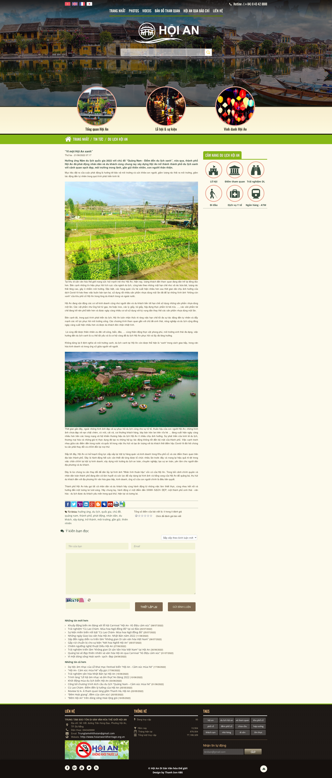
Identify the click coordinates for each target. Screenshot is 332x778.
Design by (168, 772)
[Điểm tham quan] (234, 172)
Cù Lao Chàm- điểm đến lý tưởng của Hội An (93, 687)
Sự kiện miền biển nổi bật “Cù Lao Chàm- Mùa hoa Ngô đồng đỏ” (105, 632)
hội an (211, 720)
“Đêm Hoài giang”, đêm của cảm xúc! (89, 694)
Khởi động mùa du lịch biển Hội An (88, 680)
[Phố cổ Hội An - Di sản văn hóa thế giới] (166, 32)
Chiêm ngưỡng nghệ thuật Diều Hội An (90, 646)
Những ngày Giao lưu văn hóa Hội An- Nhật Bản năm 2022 (101, 635)
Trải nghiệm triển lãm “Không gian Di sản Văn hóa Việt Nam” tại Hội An (109, 649)
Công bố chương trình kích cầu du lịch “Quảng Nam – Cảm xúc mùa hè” (109, 684)
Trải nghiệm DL (256, 181)
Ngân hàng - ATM (256, 205)
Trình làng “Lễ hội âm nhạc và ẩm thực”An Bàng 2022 (98, 677)
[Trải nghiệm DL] (256, 172)
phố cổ (211, 726)
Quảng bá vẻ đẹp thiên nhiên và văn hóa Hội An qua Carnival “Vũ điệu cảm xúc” (114, 653)
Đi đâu (214, 205)
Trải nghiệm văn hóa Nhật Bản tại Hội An (91, 673)
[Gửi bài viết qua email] (110, 504)
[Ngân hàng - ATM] (256, 196)
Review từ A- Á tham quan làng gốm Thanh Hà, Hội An (99, 691)
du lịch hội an (226, 720)
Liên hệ (218, 11)
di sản (242, 732)
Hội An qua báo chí (196, 11)
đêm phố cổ (226, 726)
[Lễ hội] (214, 172)
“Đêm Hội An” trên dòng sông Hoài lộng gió (92, 698)
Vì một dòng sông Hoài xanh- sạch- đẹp (90, 656)
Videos (146, 11)
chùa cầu (242, 726)
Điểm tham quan (235, 181)
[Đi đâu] (214, 196)
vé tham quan (242, 720)
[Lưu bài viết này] (122, 504)
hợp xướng (258, 726)
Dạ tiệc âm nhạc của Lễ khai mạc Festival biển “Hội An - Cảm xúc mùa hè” (110, 666)
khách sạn (210, 732)
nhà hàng (226, 732)
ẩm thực (258, 732)
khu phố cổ (258, 720)
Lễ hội (213, 181)
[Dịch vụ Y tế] (235, 196)
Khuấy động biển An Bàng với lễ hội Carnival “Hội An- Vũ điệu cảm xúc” (109, 625)
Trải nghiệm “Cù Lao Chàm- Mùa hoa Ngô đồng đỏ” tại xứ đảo (103, 628)
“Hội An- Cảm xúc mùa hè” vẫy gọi (87, 670)
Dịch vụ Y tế (235, 205)
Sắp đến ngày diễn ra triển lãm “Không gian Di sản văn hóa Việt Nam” (108, 639)
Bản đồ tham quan (167, 11)
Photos (134, 11)
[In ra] (116, 504)
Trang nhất (117, 11)
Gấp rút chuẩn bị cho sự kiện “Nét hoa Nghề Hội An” (98, 642)
